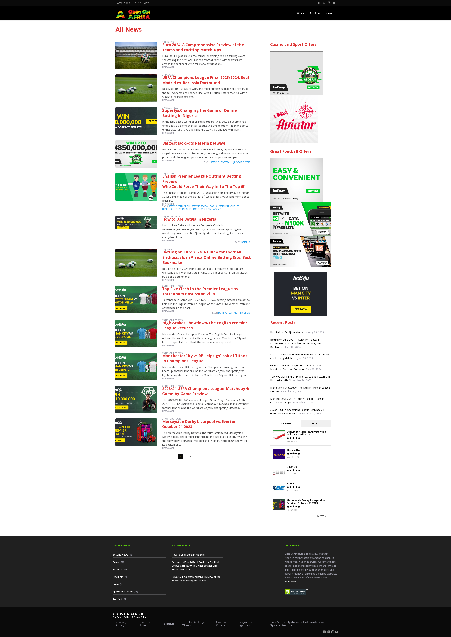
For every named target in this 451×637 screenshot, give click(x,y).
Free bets (118, 577)
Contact (170, 624)
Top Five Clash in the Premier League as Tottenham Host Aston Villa (200, 291)
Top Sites (315, 13)
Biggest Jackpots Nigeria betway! (193, 143)
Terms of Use (147, 623)
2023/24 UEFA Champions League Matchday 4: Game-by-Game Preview (205, 391)
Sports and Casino (123, 592)
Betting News (120, 555)
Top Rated (285, 423)
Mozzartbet (294, 450)
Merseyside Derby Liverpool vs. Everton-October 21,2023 (306, 502)
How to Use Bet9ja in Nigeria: (189, 219)
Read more (168, 67)
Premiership (185, 209)
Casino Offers (221, 623)
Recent (315, 423)
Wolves (217, 209)
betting (215, 162)
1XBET (290, 483)
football (226, 162)
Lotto (146, 3)
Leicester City (169, 209)
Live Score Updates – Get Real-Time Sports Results (297, 623)
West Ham (206, 209)
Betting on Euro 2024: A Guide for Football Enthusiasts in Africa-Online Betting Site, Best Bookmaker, (206, 257)
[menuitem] (118, 3)
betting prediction (179, 206)
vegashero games (248, 623)
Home (118, 3)
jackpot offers (241, 162)
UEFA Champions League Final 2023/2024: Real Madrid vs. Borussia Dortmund (205, 80)
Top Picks (118, 599)
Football (117, 569)
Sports (128, 3)
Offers (300, 13)
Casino (137, 3)
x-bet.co (292, 466)
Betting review (200, 206)
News (329, 13)
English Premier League (222, 206)
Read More (291, 581)
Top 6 (196, 209)
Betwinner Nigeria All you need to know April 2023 (306, 433)
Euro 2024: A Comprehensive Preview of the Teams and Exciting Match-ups (203, 47)
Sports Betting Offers (193, 623)
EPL (238, 206)
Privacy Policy (121, 623)
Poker (116, 584)
